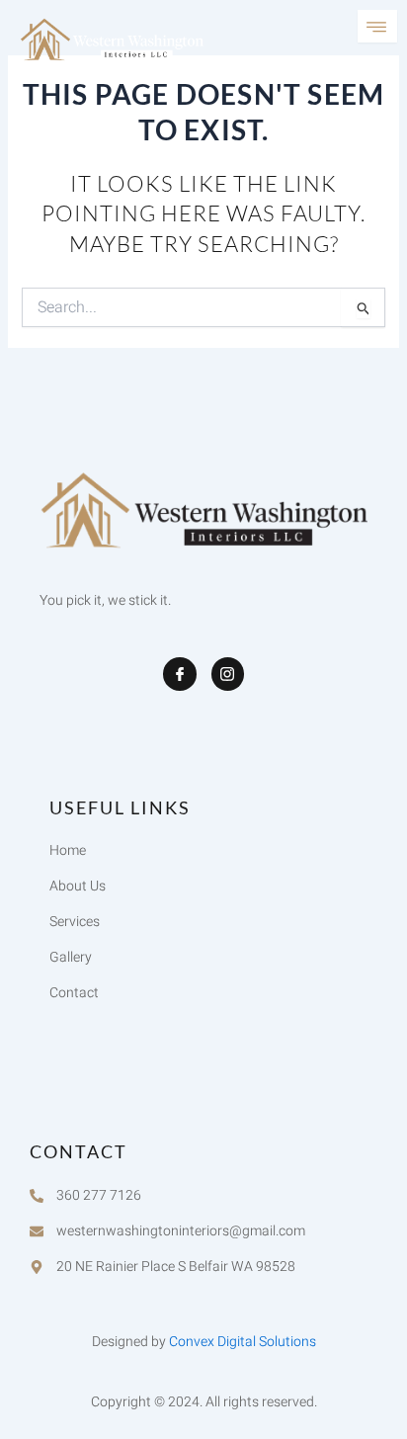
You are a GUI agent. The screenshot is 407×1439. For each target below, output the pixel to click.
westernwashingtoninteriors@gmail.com (180, 1231)
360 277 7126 (98, 1195)
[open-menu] (377, 26)
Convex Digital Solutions (242, 1341)
